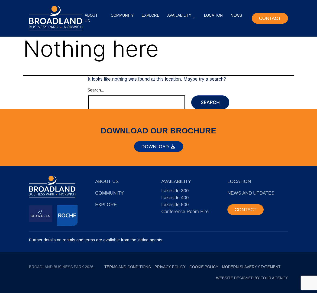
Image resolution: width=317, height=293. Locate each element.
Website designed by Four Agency (252, 278)
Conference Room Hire (185, 211)
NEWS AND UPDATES (250, 192)
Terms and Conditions (127, 267)
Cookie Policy (203, 267)
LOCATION (213, 15)
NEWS (236, 15)
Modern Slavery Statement (251, 267)
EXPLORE (150, 15)
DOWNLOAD (155, 146)
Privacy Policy (170, 267)
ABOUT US (91, 18)
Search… (96, 90)
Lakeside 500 (175, 204)
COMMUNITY (122, 15)
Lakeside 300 (175, 190)
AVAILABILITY (179, 15)
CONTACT (270, 18)
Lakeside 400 (175, 197)
